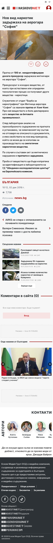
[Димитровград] (17, 510)
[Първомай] (13, 518)
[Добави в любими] (31, 64)
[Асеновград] (15, 522)
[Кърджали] (15, 514)
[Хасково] (26, 8)
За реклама (39, 490)
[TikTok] (21, 499)
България (10, 182)
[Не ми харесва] (47, 64)
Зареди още (26, 286)
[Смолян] (16, 526)
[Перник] (11, 530)
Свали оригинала (10, 33)
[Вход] (49, 8)
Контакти (42, 412)
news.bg (21, 198)
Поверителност (9, 486)
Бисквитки (25, 490)
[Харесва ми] (39, 64)
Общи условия (27, 486)
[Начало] (3, 8)
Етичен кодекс (8, 490)
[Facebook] (4, 499)
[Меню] (8, 8)
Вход (26, 315)
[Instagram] (13, 499)
